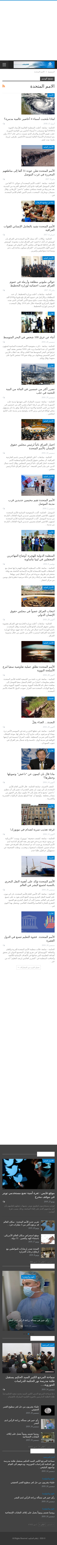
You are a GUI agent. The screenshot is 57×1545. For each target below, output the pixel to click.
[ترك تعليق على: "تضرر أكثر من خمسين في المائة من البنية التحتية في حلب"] (3, 397)
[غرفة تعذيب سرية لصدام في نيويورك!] (38, 814)
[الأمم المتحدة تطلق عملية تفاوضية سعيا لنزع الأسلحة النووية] (38, 651)
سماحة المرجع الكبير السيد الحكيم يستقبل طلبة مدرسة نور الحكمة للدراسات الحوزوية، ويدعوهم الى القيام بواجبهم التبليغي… (29, 1464)
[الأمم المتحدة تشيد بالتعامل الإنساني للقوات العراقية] (38, 211)
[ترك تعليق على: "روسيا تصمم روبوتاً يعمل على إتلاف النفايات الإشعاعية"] (21, 1325)
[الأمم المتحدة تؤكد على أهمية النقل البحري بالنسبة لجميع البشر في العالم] (38, 866)
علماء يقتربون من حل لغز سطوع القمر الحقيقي (33, 1482)
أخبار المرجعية (48, 1345)
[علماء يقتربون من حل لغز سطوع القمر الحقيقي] (48, 1410)
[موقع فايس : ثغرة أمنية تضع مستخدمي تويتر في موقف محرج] (28, 1174)
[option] (28, 1301)
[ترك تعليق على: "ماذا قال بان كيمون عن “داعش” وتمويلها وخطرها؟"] (3, 782)
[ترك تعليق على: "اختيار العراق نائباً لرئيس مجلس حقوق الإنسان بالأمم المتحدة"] (3, 453)
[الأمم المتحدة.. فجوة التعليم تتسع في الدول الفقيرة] (38, 922)
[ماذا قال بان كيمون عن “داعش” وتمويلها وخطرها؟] (38, 759)
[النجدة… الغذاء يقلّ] (38, 707)
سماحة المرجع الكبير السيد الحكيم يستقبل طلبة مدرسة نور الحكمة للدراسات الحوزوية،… (30, 1381)
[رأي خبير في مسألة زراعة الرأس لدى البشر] (48, 1424)
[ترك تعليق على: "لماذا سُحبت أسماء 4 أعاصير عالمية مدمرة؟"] (3, 123)
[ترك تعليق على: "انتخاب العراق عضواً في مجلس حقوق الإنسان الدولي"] (3, 619)
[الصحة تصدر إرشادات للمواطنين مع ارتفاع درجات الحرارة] (48, 1253)
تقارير (51, 313)
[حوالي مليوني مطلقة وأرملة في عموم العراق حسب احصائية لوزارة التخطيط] (38, 266)
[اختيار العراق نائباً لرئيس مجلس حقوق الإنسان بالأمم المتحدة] (38, 429)
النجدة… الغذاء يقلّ (43, 722)
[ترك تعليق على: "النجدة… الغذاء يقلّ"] (3, 727)
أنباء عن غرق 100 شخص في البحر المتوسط (29, 337)
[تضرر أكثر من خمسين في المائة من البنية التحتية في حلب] (38, 374)
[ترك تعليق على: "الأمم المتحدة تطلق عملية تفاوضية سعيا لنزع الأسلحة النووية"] (3, 675)
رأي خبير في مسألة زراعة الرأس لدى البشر (34, 1497)
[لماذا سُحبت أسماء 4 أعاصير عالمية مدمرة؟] (38, 103)
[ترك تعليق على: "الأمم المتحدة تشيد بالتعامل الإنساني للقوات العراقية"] (3, 234)
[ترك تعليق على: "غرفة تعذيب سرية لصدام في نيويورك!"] (3, 834)
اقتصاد (51, 698)
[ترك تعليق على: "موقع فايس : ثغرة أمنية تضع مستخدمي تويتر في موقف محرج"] (3, 1201)
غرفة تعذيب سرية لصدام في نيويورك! (32, 829)
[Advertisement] (28, 30)
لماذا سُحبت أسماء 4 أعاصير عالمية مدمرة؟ (29, 119)
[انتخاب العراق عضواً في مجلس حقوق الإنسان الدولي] (38, 596)
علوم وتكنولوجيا (28, 1277)
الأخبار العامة (49, 147)
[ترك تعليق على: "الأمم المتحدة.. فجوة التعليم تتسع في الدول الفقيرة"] (3, 945)
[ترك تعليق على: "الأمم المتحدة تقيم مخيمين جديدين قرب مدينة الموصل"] (3, 508)
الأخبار (51, 95)
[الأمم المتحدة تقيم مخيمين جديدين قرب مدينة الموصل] (38, 485)
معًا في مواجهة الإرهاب (45, 202)
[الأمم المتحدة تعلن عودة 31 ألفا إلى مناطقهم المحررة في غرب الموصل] (38, 155)
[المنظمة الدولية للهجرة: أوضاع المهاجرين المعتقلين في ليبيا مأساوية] (38, 540)
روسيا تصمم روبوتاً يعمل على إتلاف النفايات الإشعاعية (28, 1319)
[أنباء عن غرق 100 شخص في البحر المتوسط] (38, 322)
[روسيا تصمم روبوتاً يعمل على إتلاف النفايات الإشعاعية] (28, 1301)
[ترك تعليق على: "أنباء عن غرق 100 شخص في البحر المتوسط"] (3, 342)
